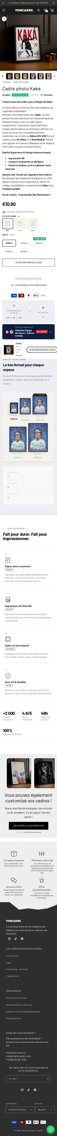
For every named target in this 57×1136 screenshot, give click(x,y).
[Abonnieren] (47, 1078)
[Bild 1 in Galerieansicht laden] (9, 76)
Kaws (8, 962)
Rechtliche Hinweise (16, 998)
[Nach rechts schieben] (54, 76)
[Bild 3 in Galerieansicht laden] (25, 76)
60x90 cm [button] (24, 251)
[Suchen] (38, 10)
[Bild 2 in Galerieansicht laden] (17, 76)
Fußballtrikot (12, 976)
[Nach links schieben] (2, 76)
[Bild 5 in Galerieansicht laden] (41, 76)
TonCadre (6, 82)
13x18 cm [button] (9, 243)
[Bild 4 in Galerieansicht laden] (33, 76)
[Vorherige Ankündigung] (3, 2)
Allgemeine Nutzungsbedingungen (23, 1011)
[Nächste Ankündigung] (53, 2)
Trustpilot (48, 95)
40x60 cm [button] (9, 251)
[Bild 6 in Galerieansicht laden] (48, 76)
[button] (45, 10)
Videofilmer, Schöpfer (17, 969)
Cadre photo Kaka (21, 82)
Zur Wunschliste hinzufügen (30, 285)
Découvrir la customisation (28, 825)
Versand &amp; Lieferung (18, 1004)
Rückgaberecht (13, 1018)
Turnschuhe (12, 956)
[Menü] (3, 10)
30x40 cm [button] (39, 242)
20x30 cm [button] (24, 243)
